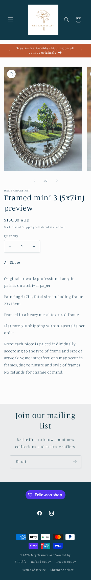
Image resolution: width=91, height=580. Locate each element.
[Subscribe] (75, 461)
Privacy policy (66, 561)
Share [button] (15, 262)
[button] (10, 20)
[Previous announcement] (9, 50)
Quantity (11, 236)
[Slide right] (56, 180)
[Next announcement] (81, 50)
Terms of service (34, 570)
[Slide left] (34, 180)
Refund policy (41, 561)
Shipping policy (62, 570)
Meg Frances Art (42, 555)
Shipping (28, 227)
